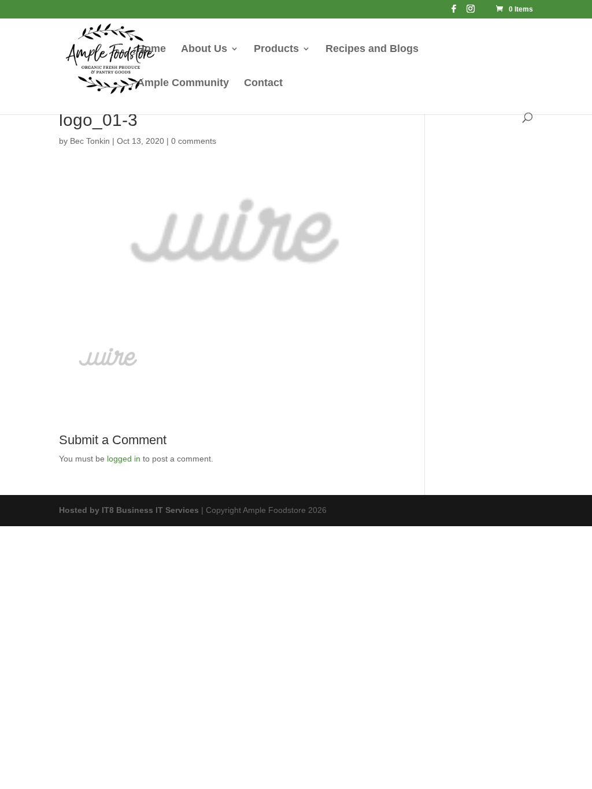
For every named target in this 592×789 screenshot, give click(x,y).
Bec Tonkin (90, 141)
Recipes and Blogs (372, 49)
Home (151, 49)
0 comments (193, 141)
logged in (123, 458)
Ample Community (183, 83)
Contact (263, 83)
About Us (204, 49)
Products (276, 49)
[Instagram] (470, 12)
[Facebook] (453, 12)
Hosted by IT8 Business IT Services (129, 510)
